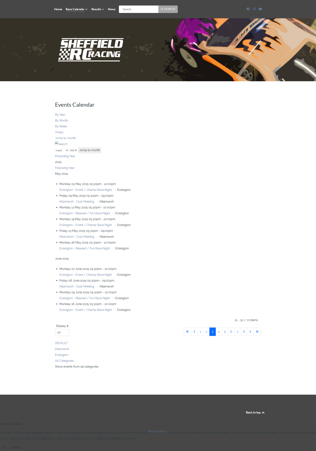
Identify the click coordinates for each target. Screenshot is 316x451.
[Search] (61, 144)
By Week (61, 126)
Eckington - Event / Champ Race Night (85, 190)
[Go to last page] (257, 332)
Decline (16, 447)
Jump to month (65, 138)
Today (59, 132)
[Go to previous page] (194, 332)
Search (169, 9)
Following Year (65, 168)
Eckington (61, 355)
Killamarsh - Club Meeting (76, 201)
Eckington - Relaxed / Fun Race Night (84, 213)
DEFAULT (61, 343)
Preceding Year (65, 156)
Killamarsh (62, 349)
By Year (60, 114)
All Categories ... (65, 360)
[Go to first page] (187, 332)
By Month (61, 120)
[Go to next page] (250, 332)
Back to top (253, 412)
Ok (4, 447)
